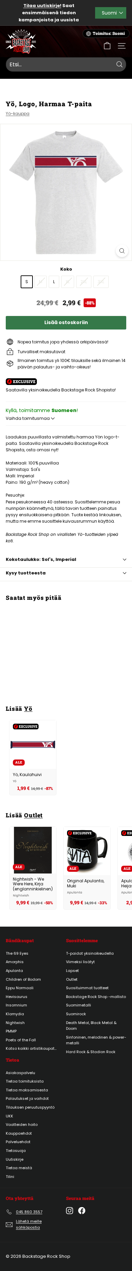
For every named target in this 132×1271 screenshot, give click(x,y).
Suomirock (76, 1014)
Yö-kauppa (17, 113)
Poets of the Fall (21, 1040)
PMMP (11, 1031)
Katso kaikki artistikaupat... (31, 1048)
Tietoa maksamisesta (27, 1090)
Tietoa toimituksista (25, 1081)
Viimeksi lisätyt (80, 961)
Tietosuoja (16, 1150)
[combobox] (66, 64)
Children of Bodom (23, 979)
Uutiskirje (14, 1159)
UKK (9, 1116)
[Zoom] (122, 251)
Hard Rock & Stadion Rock (90, 1051)
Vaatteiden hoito (22, 1124)
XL (68, 282)
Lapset (72, 970)
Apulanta (14, 970)
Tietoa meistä (19, 1168)
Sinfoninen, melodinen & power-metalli (96, 1040)
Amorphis (15, 961)
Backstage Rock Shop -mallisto (96, 996)
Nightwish (15, 1022)
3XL (101, 282)
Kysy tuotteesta (26, 573)
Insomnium (16, 1005)
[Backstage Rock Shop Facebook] (81, 1210)
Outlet (33, 815)
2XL (84, 282)
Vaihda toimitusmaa (28, 418)
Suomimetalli (78, 1005)
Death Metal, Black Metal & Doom (91, 1025)
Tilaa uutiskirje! (42, 5)
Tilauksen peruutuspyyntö (30, 1107)
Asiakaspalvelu (20, 1072)
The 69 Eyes (17, 953)
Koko (66, 269)
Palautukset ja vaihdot (27, 1098)
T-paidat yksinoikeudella (90, 953)
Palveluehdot (18, 1141)
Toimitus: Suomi (109, 33)
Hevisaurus (16, 996)
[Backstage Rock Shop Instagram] (69, 1210)
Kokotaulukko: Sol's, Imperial (41, 559)
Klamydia (15, 1014)
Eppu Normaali (20, 988)
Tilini (10, 1176)
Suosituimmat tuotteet (87, 988)
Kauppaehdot (19, 1133)
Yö (28, 708)
